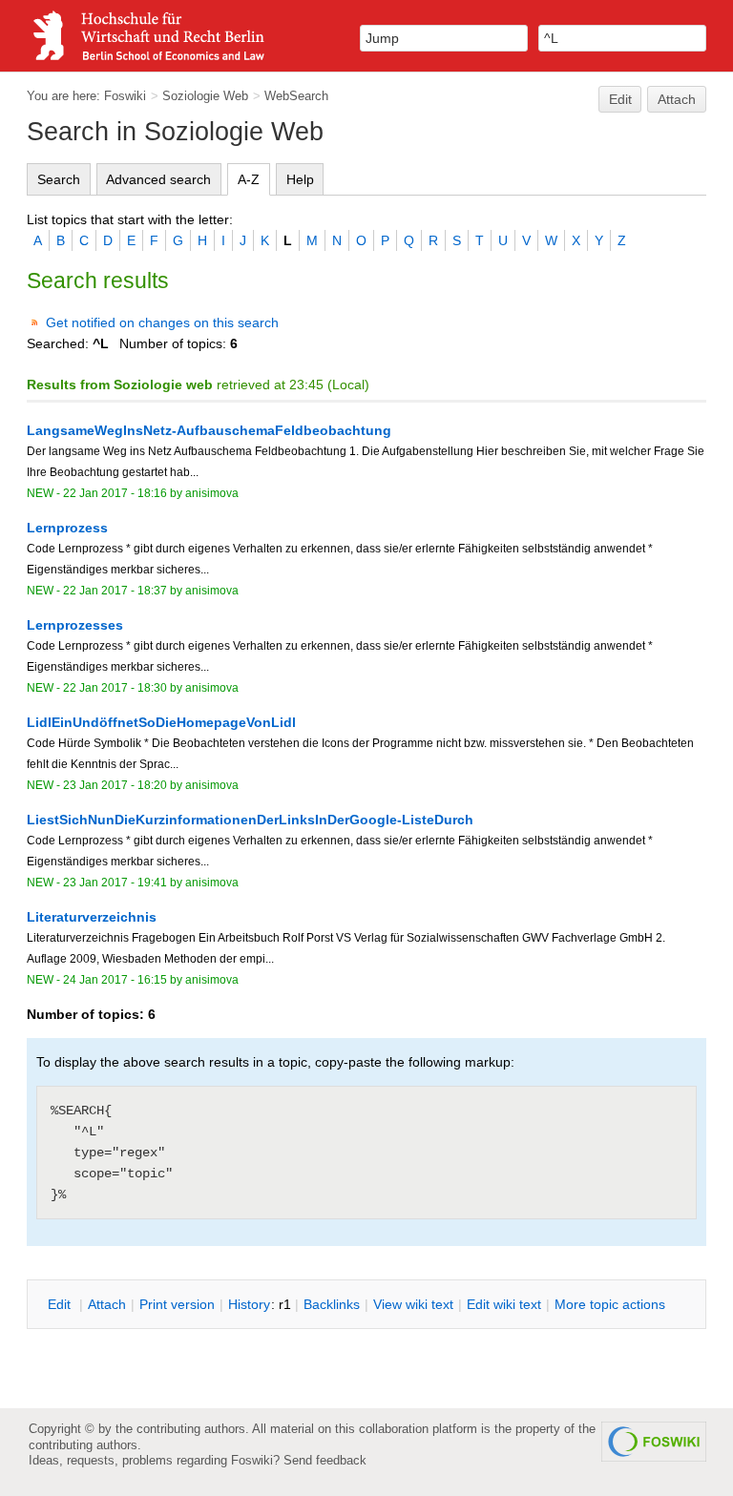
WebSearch (296, 96)
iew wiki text (413, 1304)
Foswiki (125, 96)
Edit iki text (504, 1304)
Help (300, 179)
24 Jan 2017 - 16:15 (115, 980)
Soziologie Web (205, 96)
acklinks (332, 1304)
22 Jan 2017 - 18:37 (115, 590)
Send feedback (324, 1460)
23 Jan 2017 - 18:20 (115, 785)
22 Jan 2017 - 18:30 (115, 688)
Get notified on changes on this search (162, 322)
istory (249, 1304)
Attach (677, 99)
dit (61, 1304)
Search (58, 179)
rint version (177, 1304)
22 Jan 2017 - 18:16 (115, 493)
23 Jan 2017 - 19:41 (115, 882)
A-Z (249, 179)
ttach (107, 1304)
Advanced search (158, 179)
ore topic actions (610, 1304)
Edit (620, 99)
